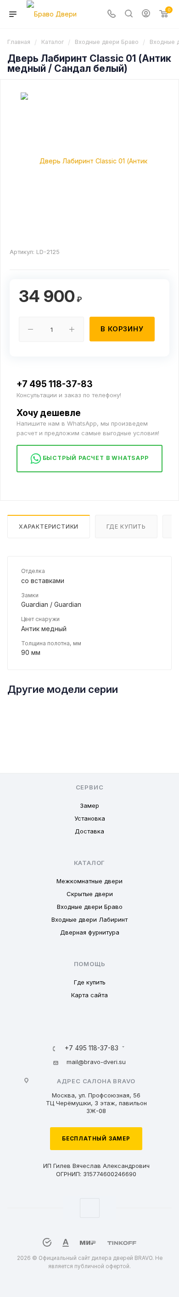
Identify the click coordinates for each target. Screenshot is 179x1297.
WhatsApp (90, 1208)
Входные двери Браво (90, 906)
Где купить (126, 526)
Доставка (89, 831)
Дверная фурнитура (89, 932)
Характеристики (48, 526)
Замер (89, 805)
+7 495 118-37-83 (55, 383)
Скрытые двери (90, 893)
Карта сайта (89, 995)
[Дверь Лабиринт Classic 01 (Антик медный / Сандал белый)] (89, 160)
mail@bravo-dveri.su (96, 1061)
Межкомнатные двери (89, 881)
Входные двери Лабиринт (89, 919)
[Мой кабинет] (146, 14)
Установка (89, 818)
